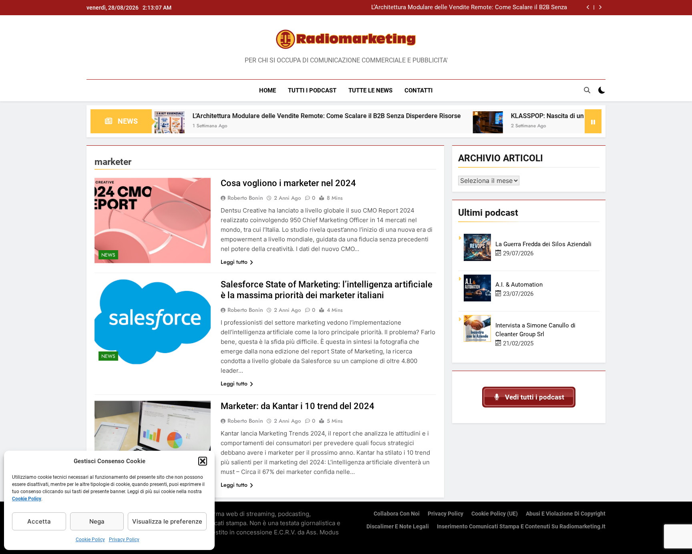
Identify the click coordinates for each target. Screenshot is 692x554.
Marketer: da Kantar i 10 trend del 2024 (297, 406)
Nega (97, 521)
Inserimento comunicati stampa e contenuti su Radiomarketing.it (521, 526)
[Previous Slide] (588, 7)
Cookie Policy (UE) (494, 513)
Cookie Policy (26, 499)
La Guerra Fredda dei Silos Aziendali (543, 244)
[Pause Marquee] (593, 121)
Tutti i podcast (312, 90)
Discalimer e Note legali (397, 526)
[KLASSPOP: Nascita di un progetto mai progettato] (465, 126)
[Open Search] (587, 90)
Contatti (418, 90)
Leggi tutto (234, 262)
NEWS (108, 255)
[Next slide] (600, 7)
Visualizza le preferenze (167, 521)
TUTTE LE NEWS (370, 90)
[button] (203, 461)
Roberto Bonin (245, 198)
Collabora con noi (397, 513)
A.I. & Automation (519, 284)
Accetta (39, 521)
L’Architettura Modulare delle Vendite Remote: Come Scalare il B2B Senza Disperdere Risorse (469, 7)
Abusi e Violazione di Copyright (566, 513)
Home (267, 90)
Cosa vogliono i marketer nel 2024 (288, 183)
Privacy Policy (124, 539)
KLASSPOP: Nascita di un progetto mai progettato (559, 116)
